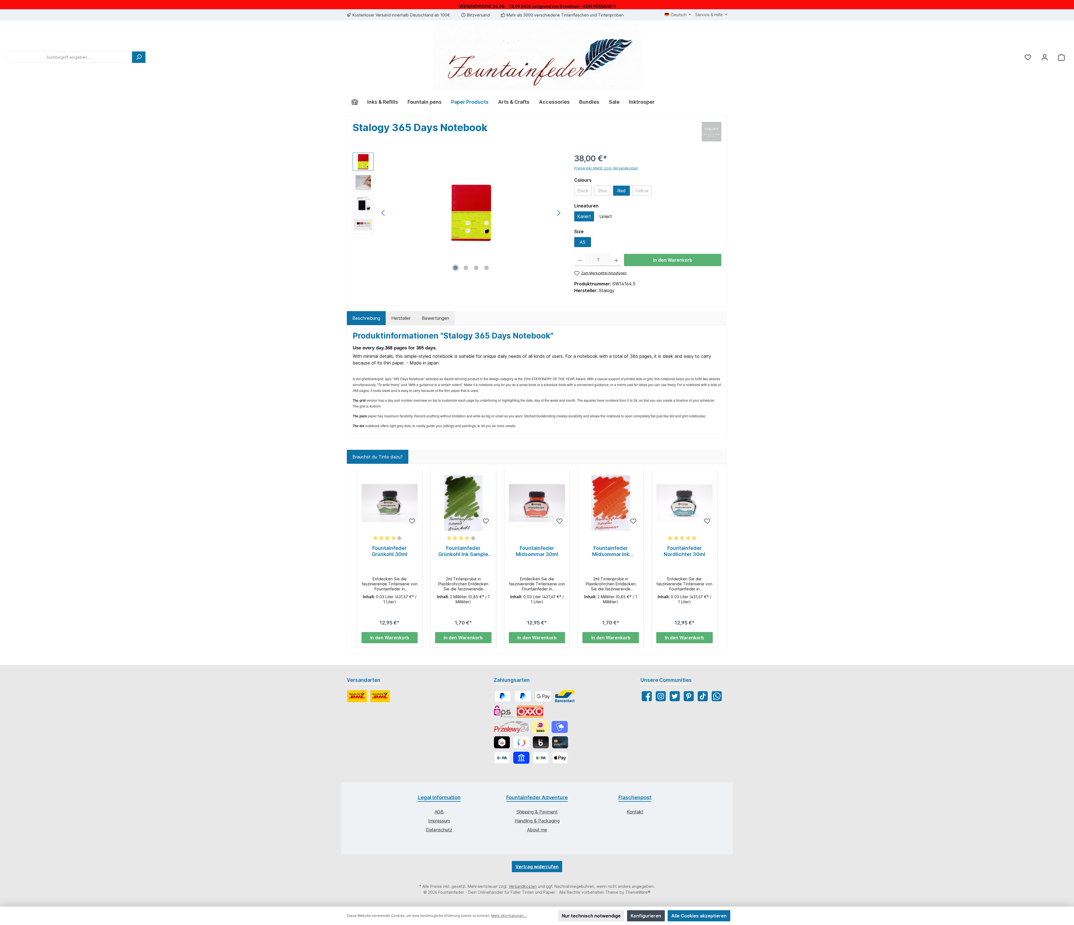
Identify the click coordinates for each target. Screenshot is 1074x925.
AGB (439, 812)
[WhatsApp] (716, 696)
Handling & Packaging (537, 821)
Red (621, 190)
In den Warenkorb (672, 260)
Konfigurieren (646, 916)
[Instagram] (660, 696)
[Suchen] (138, 57)
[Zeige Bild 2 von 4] (466, 268)
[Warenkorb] (1061, 57)
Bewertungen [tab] (435, 318)
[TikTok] (702, 696)
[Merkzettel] (1028, 57)
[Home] (354, 102)
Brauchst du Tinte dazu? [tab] (377, 457)
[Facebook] (646, 696)
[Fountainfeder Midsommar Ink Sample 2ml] (611, 503)
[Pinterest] (688, 696)
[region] (458, 213)
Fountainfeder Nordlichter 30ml (684, 551)
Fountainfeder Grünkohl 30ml (390, 551)
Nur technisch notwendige (591, 916)
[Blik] (541, 742)
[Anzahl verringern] (580, 260)
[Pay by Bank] (521, 757)
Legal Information (439, 797)
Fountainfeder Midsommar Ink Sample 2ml (610, 551)
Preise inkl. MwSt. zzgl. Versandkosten (606, 168)
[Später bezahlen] (523, 696)
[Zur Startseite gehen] (537, 57)
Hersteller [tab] (401, 318)
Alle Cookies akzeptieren (699, 916)
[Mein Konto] (1045, 57)
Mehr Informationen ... (509, 916)
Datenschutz (439, 829)
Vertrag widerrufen (537, 866)
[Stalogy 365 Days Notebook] (471, 212)
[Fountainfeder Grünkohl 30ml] (389, 503)
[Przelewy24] (511, 727)
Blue (604, 192)
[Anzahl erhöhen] (616, 260)
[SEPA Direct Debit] (502, 757)
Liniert (605, 216)
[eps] (504, 711)
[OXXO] (530, 711)
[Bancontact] (565, 696)
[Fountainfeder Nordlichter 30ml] (684, 503)
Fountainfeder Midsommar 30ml (537, 551)
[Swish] (521, 742)
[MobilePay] (559, 727)
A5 (582, 242)
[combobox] (69, 57)
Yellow (643, 192)
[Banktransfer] (541, 757)
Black (584, 192)
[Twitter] (674, 696)
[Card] (560, 742)
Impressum (439, 821)
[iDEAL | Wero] (540, 727)
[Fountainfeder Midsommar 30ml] (537, 503)
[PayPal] (502, 696)
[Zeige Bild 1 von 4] (455, 268)
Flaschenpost (634, 797)
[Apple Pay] (560, 757)
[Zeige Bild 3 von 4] (476, 268)
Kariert (584, 216)
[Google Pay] (543, 696)
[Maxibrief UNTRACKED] (380, 696)
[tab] (366, 318)
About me (537, 829)
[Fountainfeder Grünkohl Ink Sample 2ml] (463, 503)
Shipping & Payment (537, 812)
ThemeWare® (638, 892)
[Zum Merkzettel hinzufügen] (412, 521)
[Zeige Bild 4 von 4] (486, 268)
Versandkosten (523, 886)
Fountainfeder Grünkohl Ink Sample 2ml (463, 551)
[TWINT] (502, 742)
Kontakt (635, 812)
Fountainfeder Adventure (537, 797)
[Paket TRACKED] (357, 696)
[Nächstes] (558, 213)
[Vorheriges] (383, 213)
